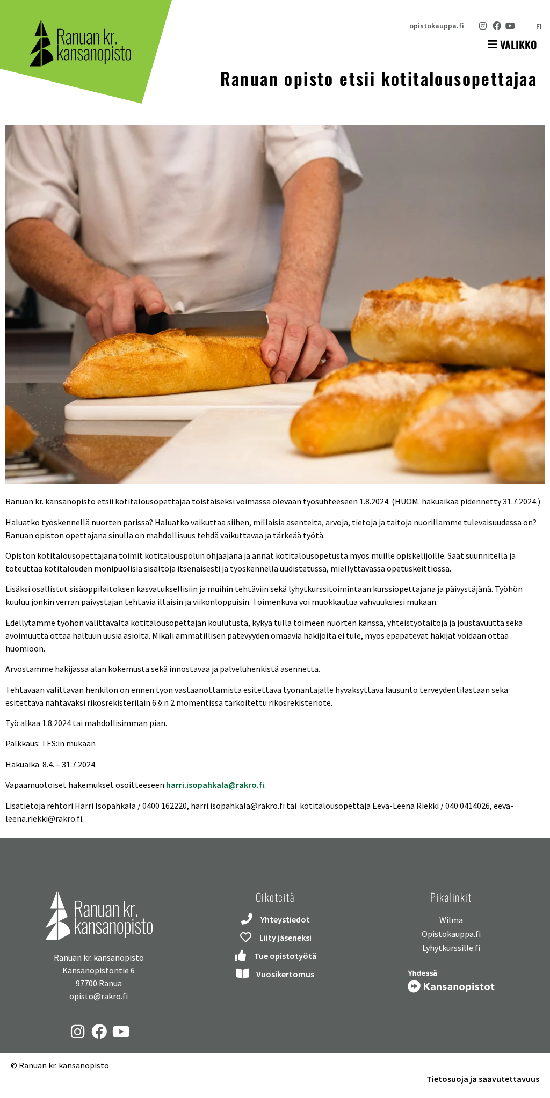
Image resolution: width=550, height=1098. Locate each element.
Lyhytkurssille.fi (451, 947)
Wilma (451, 919)
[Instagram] (483, 26)
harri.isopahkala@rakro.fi (215, 784)
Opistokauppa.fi (451, 933)
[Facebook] (497, 26)
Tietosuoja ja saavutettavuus (482, 1078)
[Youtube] (510, 26)
